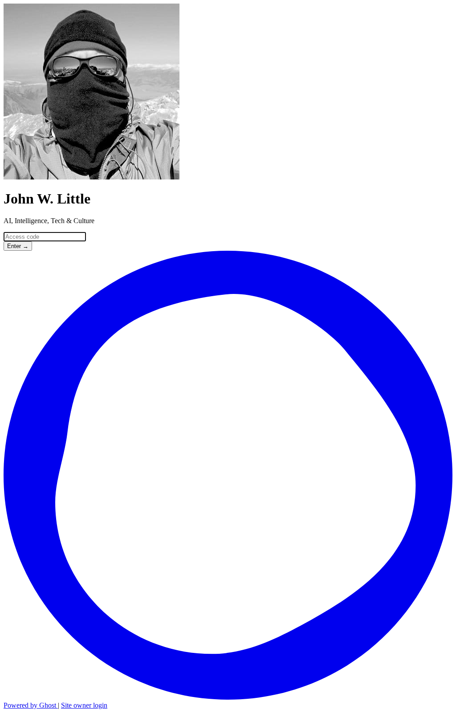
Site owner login (84, 705)
